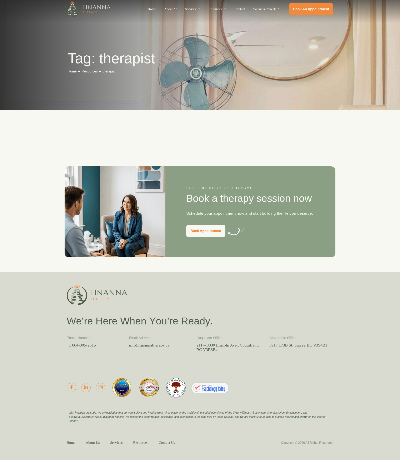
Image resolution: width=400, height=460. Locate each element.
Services (190, 9)
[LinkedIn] (86, 387)
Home (152, 9)
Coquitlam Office (209, 338)
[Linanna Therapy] (209, 387)
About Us (93, 443)
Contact (240, 9)
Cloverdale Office (282, 338)
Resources (215, 9)
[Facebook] (71, 387)
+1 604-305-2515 (81, 345)
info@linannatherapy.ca (149, 345)
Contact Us (167, 443)
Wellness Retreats (264, 9)
